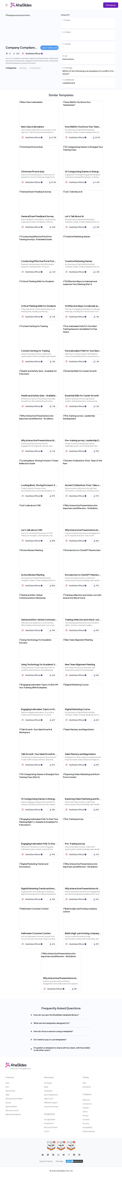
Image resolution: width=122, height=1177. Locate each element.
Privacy (85, 1115)
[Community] (53, 1155)
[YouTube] (64, 1155)
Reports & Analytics (13, 1114)
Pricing (86, 1077)
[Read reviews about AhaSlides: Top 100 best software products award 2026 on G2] (51, 1145)
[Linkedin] (58, 1155)
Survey (8, 1102)
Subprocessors (89, 1131)
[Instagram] (74, 1155)
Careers (86, 1108)
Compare (48, 1083)
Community (35, 68)
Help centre (48, 1099)
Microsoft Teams (50, 1127)
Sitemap (59, 1161)
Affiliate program (50, 1102)
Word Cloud (10, 1091)
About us (86, 1100)
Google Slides (49, 1119)
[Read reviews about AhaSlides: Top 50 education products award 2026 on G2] (61, 1145)
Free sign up (111, 5)
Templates (48, 1091)
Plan (84, 1083)
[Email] (43, 1155)
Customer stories (51, 1106)
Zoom (46, 1131)
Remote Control (12, 1110)
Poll (7, 1087)
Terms (85, 1111)
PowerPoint (48, 1123)
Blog (46, 1087)
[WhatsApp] (48, 1155)
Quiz (7, 1083)
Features (10, 1077)
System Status (46, 1161)
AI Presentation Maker (14, 1099)
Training (22, 68)
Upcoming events (51, 1095)
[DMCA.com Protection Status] (74, 1161)
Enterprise (87, 1087)
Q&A (7, 1095)
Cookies (86, 1119)
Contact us (87, 1104)
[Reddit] (79, 1155)
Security (86, 1123)
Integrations (49, 1114)
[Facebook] (69, 1155)
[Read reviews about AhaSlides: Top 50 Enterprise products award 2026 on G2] (71, 1145)
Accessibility (87, 1127)
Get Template (50, 48)
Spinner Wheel (11, 1106)
